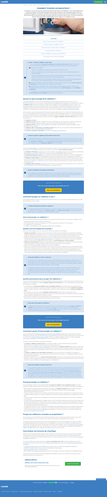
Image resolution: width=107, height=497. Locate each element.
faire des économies (52, 443)
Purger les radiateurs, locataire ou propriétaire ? (53, 53)
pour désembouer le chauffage (53, 141)
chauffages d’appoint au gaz (33, 154)
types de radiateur (32, 148)
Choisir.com (25, 4)
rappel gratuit (99, 1)
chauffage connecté (38, 451)
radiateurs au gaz (30, 121)
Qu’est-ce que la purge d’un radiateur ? (53, 41)
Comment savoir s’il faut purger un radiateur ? (53, 47)
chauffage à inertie (61, 151)
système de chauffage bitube (71, 109)
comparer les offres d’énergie (32, 446)
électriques (36, 163)
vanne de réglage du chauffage (43, 239)
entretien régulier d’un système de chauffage (48, 334)
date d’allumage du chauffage (40, 337)
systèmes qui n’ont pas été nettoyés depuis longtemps (48, 372)
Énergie (30, 4)
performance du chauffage (40, 409)
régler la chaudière (29, 449)
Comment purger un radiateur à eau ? (53, 44)
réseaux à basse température (72, 370)
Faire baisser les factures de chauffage (53, 56)
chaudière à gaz (66, 104)
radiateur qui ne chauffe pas (41, 346)
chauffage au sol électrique (58, 130)
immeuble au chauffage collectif (45, 127)
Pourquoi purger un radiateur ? (53, 50)
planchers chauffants (31, 130)
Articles (34, 4)
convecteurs (41, 151)
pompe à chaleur (27, 106)
